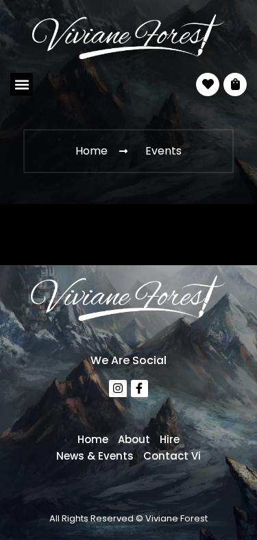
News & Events (95, 456)
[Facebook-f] (140, 389)
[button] (21, 84)
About (134, 439)
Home (92, 439)
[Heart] (207, 84)
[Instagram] (118, 389)
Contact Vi (172, 456)
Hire (170, 439)
